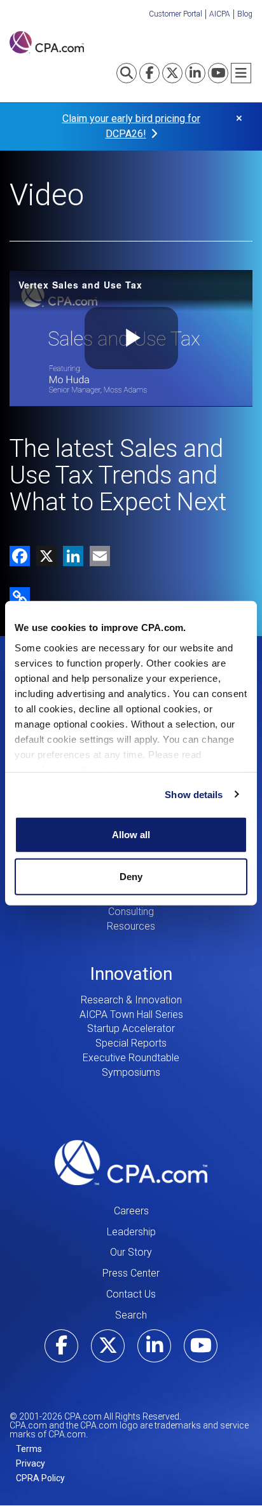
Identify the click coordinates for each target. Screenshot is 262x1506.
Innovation (131, 973)
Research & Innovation (131, 1000)
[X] (43, 556)
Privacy (30, 1463)
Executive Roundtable (131, 1058)
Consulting (131, 912)
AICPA (219, 14)
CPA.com (131, 1163)
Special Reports (131, 1043)
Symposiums (131, 1072)
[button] (20, 596)
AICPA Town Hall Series (131, 1014)
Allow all (131, 834)
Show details (194, 794)
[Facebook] (20, 556)
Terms (29, 1449)
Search (131, 1315)
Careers (131, 1211)
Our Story (131, 1252)
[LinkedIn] (70, 556)
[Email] (96, 556)
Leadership (131, 1232)
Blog (244, 14)
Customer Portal (175, 14)
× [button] (239, 118)
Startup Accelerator (131, 1028)
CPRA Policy (40, 1478)
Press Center (131, 1273)
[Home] (47, 42)
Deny (131, 876)
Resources (131, 926)
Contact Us (131, 1294)
